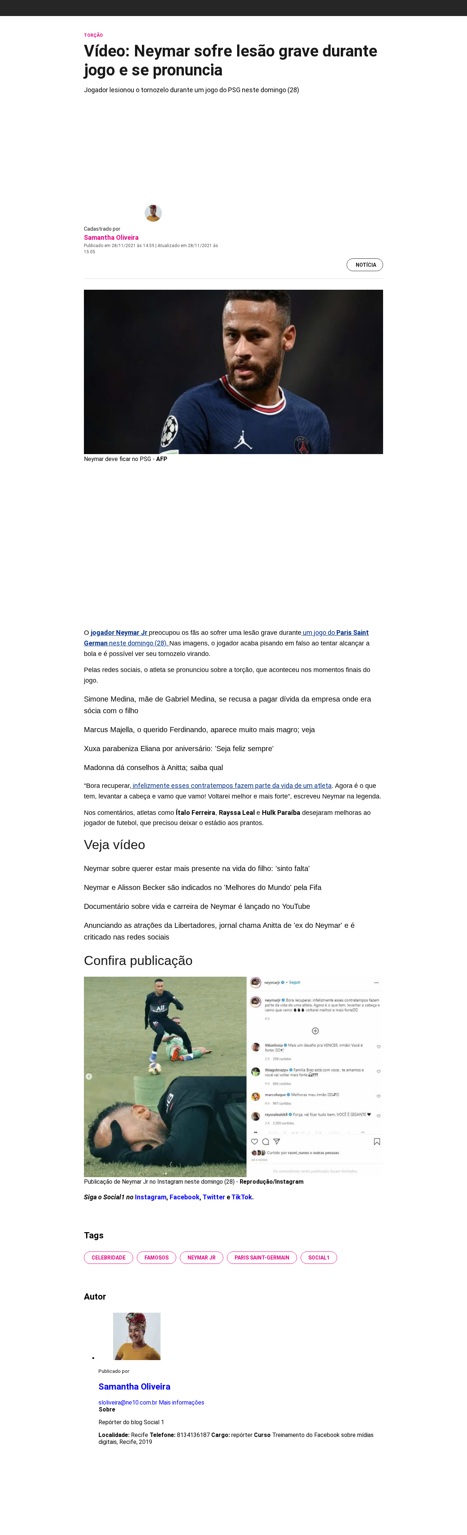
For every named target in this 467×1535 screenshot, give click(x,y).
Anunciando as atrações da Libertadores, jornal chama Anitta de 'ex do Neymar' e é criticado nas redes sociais (219, 931)
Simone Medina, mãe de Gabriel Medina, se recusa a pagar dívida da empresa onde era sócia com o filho (227, 705)
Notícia (366, 265)
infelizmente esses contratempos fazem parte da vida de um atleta (231, 785)
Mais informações (181, 1402)
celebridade (109, 1258)
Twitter (214, 1197)
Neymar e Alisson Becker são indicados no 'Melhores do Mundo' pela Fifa (202, 887)
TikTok (241, 1197)
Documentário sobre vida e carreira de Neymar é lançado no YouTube (197, 906)
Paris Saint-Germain (262, 1258)
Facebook (185, 1197)
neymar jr (202, 1258)
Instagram (150, 1197)
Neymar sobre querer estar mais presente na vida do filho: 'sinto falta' (197, 868)
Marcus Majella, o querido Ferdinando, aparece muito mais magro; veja (199, 730)
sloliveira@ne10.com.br (128, 1402)
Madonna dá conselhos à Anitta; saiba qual (153, 767)
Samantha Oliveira (111, 237)
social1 (318, 1258)
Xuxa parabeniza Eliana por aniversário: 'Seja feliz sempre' (179, 749)
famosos (156, 1258)
